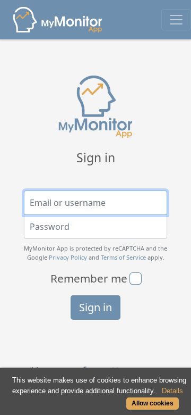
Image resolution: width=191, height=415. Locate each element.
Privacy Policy (68, 257)
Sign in (95, 307)
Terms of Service (123, 257)
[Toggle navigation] (176, 19)
